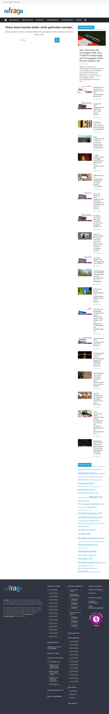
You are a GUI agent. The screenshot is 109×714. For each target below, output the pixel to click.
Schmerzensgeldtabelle (54, 696)
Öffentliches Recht (94, 572)
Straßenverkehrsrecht (91, 538)
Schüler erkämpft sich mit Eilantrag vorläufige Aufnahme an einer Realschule (98, 398)
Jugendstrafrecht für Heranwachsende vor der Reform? (98, 342)
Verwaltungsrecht (88, 562)
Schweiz (72, 697)
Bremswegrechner (54, 661)
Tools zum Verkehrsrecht (55, 658)
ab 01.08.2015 (53, 630)
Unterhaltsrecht (89, 542)
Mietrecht (40, 20)
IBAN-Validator (72, 703)
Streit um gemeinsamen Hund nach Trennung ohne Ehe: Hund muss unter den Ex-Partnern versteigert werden (98, 242)
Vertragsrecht (85, 558)
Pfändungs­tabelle (73, 638)
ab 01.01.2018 (53, 620)
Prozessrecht (82, 507)
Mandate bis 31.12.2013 (74, 625)
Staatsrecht (100, 523)
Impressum (92, 593)
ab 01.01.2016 (53, 626)
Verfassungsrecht (82, 548)
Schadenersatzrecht (90, 513)
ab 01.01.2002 (74, 681)
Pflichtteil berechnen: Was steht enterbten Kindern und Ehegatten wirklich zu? (97, 221)
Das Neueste (14, 20)
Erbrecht (82, 479)
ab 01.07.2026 (74, 641)
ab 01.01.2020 (53, 610)
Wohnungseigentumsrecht (87, 568)
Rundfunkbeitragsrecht (84, 510)
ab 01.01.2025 (53, 593)
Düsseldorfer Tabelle (53, 586)
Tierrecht (80, 541)
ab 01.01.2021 (53, 606)
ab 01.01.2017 (53, 623)
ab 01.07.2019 (53, 613)
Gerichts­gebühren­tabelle (75, 613)
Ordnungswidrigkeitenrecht (91, 504)
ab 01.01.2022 (53, 603)
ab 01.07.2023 (74, 651)
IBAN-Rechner (72, 687)
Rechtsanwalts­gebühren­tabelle (75, 595)
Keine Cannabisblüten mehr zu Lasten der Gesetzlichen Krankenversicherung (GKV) (98, 142)
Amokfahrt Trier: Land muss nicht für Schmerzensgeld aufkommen (98, 125)
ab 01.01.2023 (53, 600)
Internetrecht (67, 20)
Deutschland (73, 691)
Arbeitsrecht (86, 473)
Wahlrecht (102, 563)
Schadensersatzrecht (90, 517)
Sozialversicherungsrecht (87, 523)
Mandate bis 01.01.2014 (74, 621)
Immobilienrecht (86, 489)
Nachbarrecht (83, 501)
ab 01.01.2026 (53, 590)
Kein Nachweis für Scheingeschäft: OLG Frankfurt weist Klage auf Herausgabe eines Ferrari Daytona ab (91, 55)
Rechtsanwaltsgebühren (75, 586)
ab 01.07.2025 (74, 645)
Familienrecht (27, 20)
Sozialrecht (94, 520)
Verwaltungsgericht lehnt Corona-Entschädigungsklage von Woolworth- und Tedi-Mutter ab (98, 359)
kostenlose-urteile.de (95, 598)
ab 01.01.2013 (53, 636)
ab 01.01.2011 (74, 675)
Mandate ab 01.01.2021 (74, 599)
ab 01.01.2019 (53, 616)
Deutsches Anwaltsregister (93, 602)
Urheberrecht (99, 541)
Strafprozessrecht (86, 529)
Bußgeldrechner (54, 666)
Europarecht (98, 480)
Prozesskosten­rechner (74, 590)
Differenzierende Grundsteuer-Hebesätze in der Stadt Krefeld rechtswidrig (98, 180)
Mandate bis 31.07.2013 (74, 607)
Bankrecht (100, 473)
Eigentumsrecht (96, 477)
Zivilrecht (83, 571)
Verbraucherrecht (88, 544)
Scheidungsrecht (84, 521)
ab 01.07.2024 (74, 648)
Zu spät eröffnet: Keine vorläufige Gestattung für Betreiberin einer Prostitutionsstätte (98, 161)
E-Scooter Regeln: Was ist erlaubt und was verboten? (98, 260)
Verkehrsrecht (53, 20)
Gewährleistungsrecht (84, 486)
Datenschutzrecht (84, 477)
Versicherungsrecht (87, 555)
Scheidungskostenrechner (55, 691)
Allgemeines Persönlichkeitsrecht (90, 469)
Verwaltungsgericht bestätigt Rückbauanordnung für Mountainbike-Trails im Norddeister (98, 276)
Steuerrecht (83, 526)
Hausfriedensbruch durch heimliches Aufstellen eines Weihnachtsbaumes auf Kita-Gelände (98, 379)
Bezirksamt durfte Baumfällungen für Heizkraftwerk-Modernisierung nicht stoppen (98, 295)
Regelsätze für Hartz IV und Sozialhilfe (54, 648)
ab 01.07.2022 (74, 655)
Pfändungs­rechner (74, 633)
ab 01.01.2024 (53, 596)
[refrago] (5, 20)
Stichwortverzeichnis (95, 586)
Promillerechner (54, 684)
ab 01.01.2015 (53, 633)
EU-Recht (90, 480)
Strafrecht (84, 534)
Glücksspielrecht (95, 486)
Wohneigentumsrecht (85, 566)
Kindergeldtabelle (52, 642)
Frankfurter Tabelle (53, 653)
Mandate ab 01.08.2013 (74, 603)
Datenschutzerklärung (96, 590)
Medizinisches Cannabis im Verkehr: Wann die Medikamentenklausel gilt (98, 91)
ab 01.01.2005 (74, 678)
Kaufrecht (94, 493)
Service (79, 20)
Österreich (73, 694)
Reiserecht (92, 507)
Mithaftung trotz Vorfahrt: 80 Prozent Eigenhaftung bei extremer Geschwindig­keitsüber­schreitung (98, 447)
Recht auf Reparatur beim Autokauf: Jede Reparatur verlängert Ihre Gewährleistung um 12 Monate (98, 201)
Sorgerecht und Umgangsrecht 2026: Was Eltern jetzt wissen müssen (98, 109)
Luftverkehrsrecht (83, 497)
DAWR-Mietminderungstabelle (96, 607)
